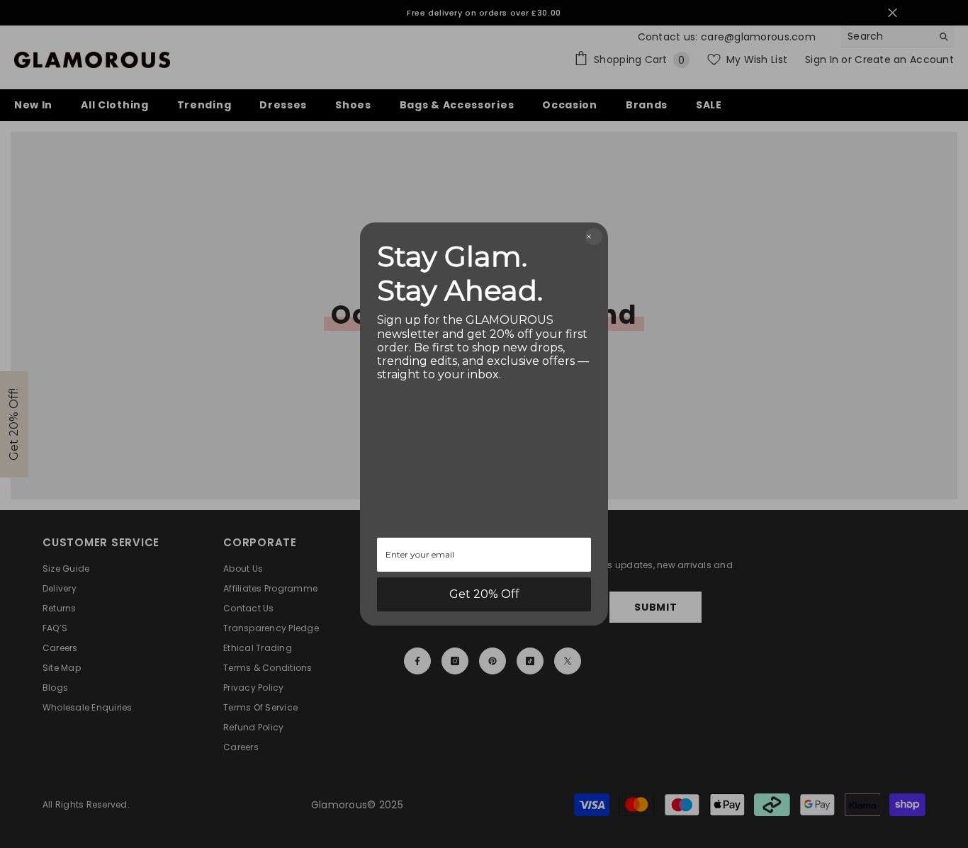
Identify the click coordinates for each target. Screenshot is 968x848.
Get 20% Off (484, 594)
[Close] (593, 236)
